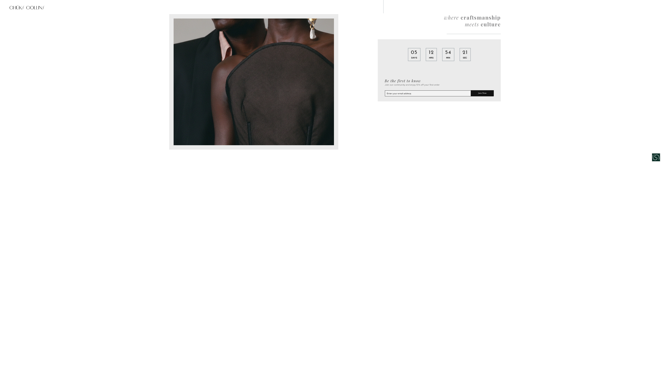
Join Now (482, 93)
